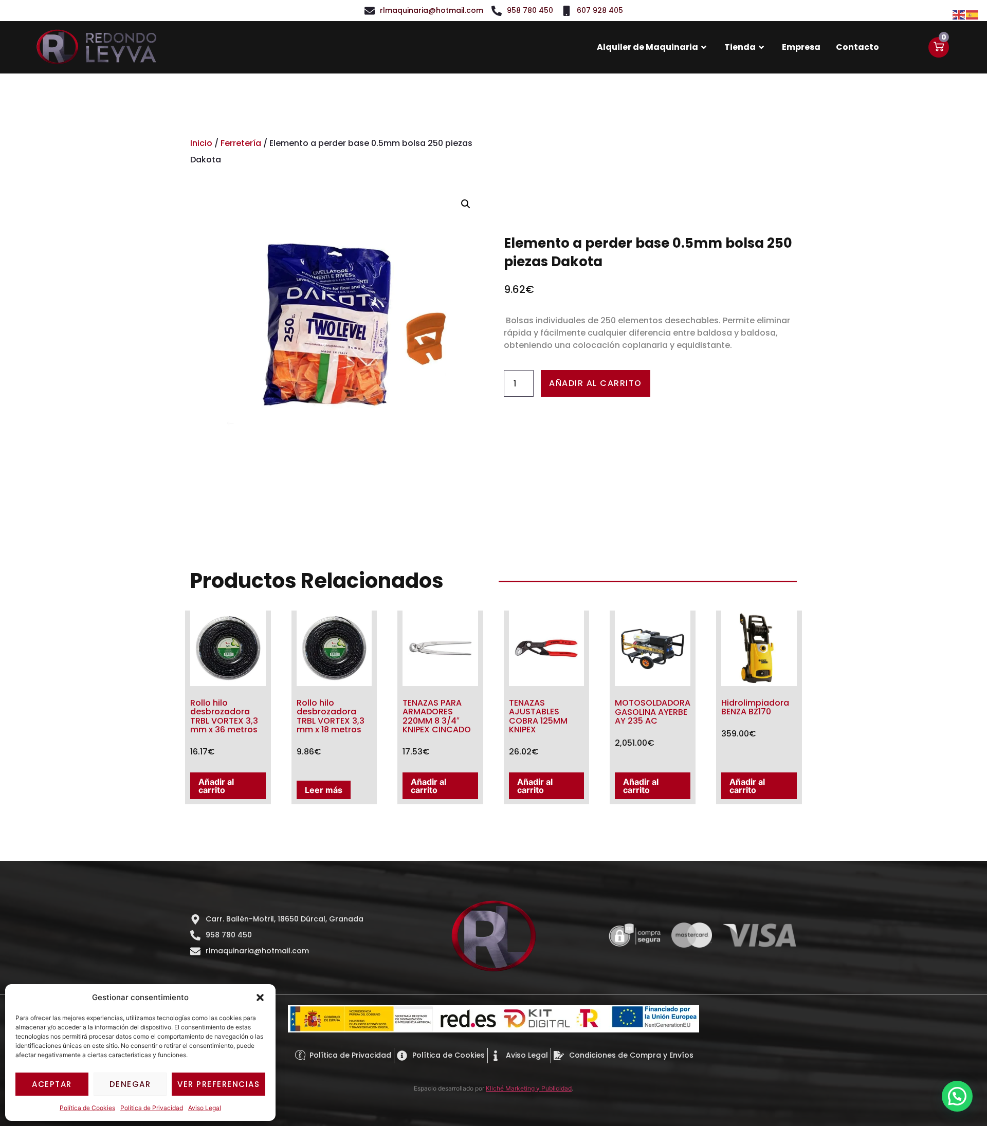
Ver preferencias (218, 1084)
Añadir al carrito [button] (216, 786)
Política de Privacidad (151, 1108)
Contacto (857, 47)
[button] (260, 997)
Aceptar (52, 1084)
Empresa (801, 47)
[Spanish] (972, 14)
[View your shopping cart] (938, 47)
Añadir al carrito (595, 383)
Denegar (130, 1084)
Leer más (323, 790)
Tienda (740, 47)
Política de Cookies (87, 1108)
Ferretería (241, 143)
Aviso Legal (204, 1108)
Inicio (201, 143)
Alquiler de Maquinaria (647, 47)
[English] (959, 14)
